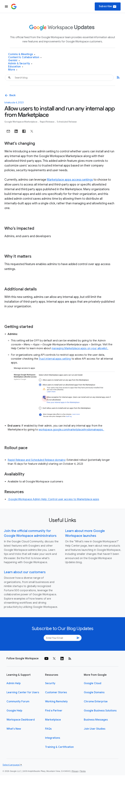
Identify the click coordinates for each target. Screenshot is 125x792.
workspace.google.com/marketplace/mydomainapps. (71, 429)
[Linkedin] (62, 658)
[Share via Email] (8, 131)
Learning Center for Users (23, 692)
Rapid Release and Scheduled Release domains (36, 460)
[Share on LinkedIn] (16, 131)
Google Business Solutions (100, 710)
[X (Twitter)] (54, 658)
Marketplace (53, 719)
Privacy (75, 771)
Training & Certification (59, 747)
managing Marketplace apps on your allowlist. (80, 348)
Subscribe (108, 6)
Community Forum (18, 701)
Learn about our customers (25, 572)
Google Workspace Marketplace (21, 121)
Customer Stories (56, 692)
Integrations (52, 738)
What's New (14, 728)
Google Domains (94, 692)
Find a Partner (53, 710)
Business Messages (96, 719)
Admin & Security (20, 63)
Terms (83, 771)
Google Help (14, 710)
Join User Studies (94, 728)
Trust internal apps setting (55, 358)
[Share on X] (32, 131)
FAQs (48, 728)
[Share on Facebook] (24, 131)
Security (50, 683)
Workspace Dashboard (21, 719)
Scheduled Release (67, 121)
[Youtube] (46, 658)
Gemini (14, 60)
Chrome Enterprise (96, 701)
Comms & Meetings (21, 54)
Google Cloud (92, 683)
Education (15, 66)
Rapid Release (47, 121)
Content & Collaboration (25, 57)
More (12, 69)
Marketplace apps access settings (70, 179)
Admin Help (14, 683)
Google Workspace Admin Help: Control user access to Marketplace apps (53, 499)
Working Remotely (56, 701)
